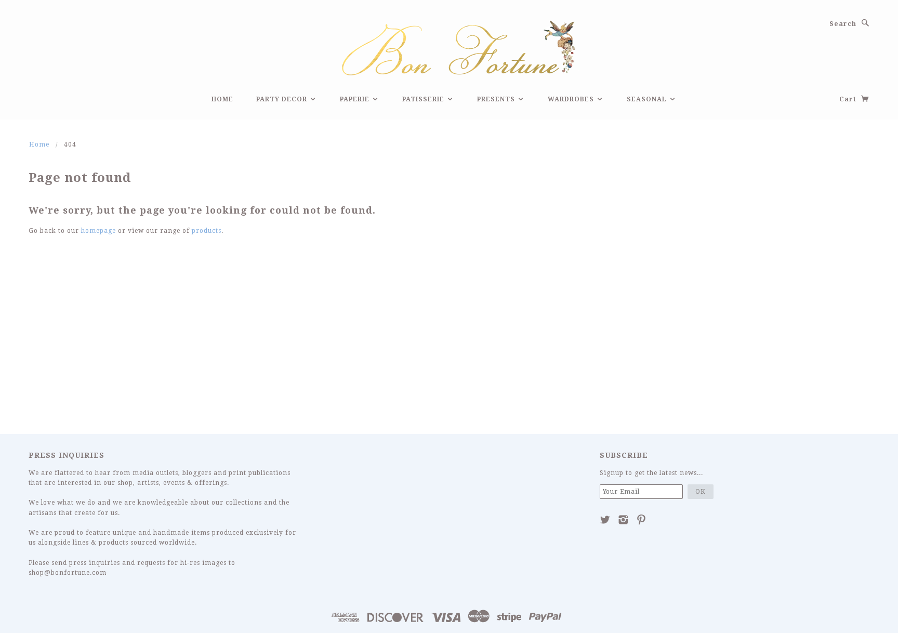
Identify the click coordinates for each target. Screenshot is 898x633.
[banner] (449, 46)
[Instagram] (623, 520)
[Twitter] (605, 520)
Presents (497, 99)
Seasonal (648, 99)
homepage (98, 230)
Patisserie (424, 99)
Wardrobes (572, 99)
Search (842, 24)
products (206, 230)
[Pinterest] (641, 520)
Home (222, 99)
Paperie (356, 99)
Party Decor (282, 99)
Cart (849, 99)
